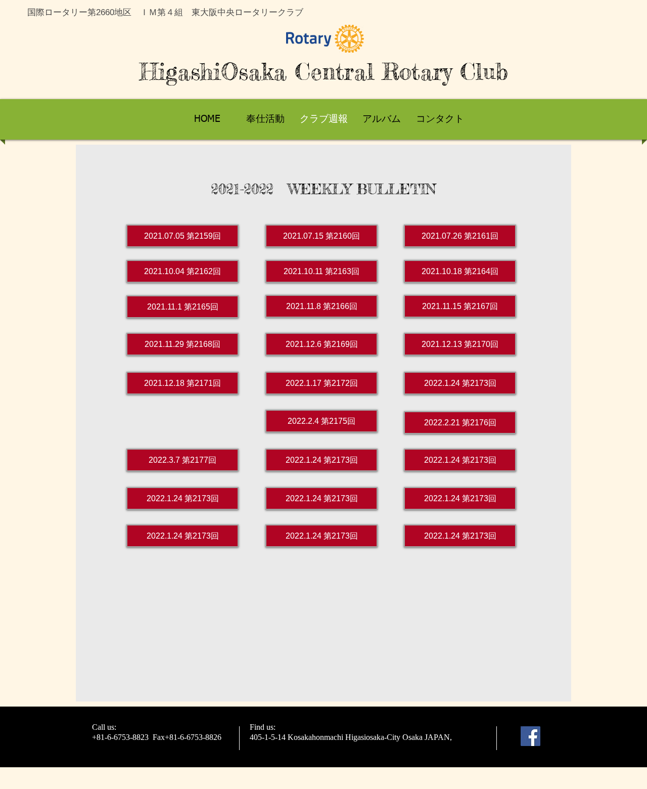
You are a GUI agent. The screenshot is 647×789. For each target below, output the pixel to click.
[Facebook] (530, 736)
